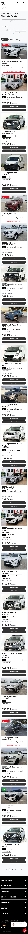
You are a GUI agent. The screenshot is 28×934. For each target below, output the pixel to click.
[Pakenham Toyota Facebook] (2, 927)
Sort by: (12, 32)
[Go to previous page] (6, 869)
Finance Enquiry (14, 106)
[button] (25, 8)
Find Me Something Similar (14, 71)
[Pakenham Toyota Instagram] (4, 927)
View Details (14, 110)
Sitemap (7, 921)
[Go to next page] (21, 869)
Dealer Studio (9, 931)
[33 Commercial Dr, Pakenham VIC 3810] (6, 8)
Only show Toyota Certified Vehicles (17, 30)
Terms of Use (18, 921)
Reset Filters (5, 39)
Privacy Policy (12, 921)
